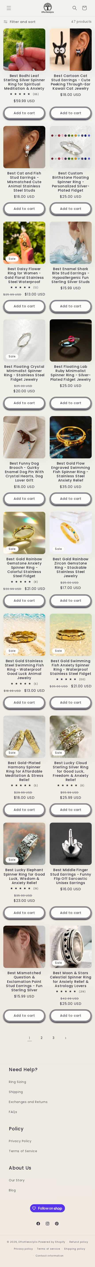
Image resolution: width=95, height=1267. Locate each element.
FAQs (13, 1112)
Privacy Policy (20, 1141)
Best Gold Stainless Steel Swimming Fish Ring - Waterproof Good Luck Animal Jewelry (24, 669)
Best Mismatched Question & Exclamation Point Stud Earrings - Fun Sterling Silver (24, 981)
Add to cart (24, 113)
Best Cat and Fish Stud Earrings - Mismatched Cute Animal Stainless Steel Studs (24, 181)
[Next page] (65, 1038)
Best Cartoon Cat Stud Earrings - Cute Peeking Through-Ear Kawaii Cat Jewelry (71, 82)
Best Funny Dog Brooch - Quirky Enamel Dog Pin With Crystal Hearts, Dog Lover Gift (24, 472)
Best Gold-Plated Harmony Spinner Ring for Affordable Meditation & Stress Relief (24, 771)
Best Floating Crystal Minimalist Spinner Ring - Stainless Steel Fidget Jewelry (24, 373)
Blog (12, 1190)
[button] (9, 8)
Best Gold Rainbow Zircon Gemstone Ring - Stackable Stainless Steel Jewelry (71, 567)
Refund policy (78, 1242)
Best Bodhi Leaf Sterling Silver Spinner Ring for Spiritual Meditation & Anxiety (24, 82)
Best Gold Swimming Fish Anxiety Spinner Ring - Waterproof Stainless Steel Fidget (70, 667)
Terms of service (48, 1249)
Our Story (17, 1180)
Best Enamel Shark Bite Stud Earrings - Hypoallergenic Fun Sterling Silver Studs (70, 275)
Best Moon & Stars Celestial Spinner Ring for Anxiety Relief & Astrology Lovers (70, 979)
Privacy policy (23, 1249)
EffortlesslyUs (28, 1242)
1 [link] (29, 1038)
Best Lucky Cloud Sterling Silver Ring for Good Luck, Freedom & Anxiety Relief (71, 771)
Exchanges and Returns (28, 1102)
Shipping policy (74, 1249)
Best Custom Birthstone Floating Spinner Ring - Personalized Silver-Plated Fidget (70, 181)
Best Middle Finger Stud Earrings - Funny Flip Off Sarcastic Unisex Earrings (70, 876)
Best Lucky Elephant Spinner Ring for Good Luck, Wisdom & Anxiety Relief (24, 876)
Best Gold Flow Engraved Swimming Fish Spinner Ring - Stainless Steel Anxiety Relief (70, 472)
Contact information (50, 1255)
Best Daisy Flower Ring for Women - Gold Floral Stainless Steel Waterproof (24, 275)
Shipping (16, 1092)
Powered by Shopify (51, 1242)
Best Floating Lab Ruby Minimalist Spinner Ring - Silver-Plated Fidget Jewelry (70, 373)
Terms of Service (23, 1151)
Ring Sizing (17, 1082)
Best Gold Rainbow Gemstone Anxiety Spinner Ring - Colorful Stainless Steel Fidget (24, 567)
